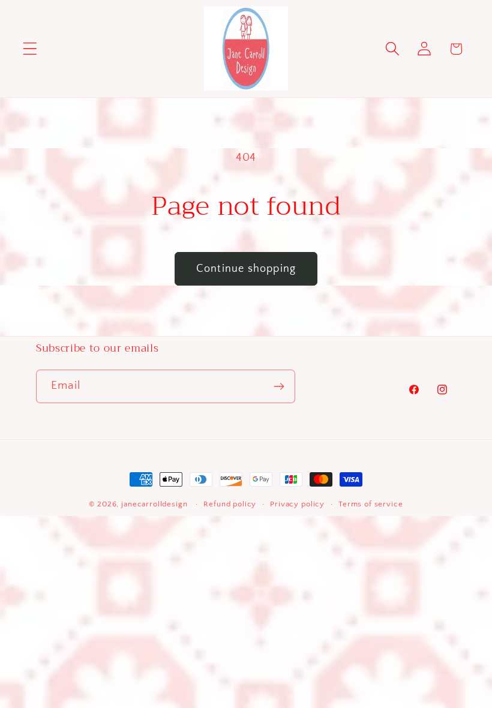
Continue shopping (246, 269)
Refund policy (229, 504)
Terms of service (370, 504)
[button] (30, 49)
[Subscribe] (279, 386)
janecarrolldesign (154, 504)
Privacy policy (297, 504)
